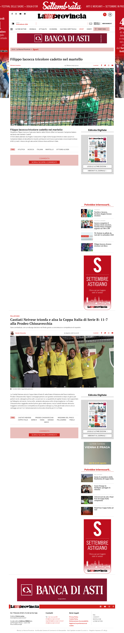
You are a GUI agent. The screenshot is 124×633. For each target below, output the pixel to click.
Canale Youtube (22, 14)
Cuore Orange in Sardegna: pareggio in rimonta (102, 488)
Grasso (51, 420)
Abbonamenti (107, 23)
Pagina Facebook (13, 14)
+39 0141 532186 (53, 617)
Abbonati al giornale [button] (96, 171)
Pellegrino (61, 420)
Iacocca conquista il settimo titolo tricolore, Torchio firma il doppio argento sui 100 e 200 (103, 225)
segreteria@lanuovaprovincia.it (54, 621)
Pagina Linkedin (26, 14)
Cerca (104, 14)
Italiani (40, 149)
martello (49, 149)
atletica (21, 149)
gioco (46, 422)
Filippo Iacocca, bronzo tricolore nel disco (102, 245)
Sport (35, 49)
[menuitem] (21, 29)
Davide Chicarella (20, 333)
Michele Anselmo (15, 65)
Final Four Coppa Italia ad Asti (103, 509)
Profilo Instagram (17, 14)
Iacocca (31, 149)
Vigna (42, 420)
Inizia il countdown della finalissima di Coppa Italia (104, 478)
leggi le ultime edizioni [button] (96, 166)
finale (72, 420)
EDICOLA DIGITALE (96, 23)
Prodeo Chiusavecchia (44, 417)
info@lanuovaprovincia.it (53, 619)
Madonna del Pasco (66, 417)
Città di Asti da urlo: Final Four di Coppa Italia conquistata (103, 498)
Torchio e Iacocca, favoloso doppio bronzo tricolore (103, 214)
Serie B (34, 420)
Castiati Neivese (24, 417)
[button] (110, 14)
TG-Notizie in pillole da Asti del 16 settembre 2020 (104, 234)
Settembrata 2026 (22, 24)
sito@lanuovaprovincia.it (53, 623)
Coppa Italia (23, 420)
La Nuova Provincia (23, 49)
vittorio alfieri (62, 149)
